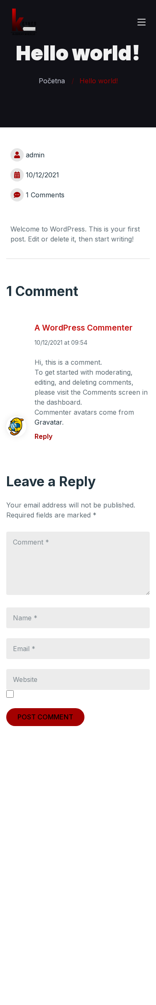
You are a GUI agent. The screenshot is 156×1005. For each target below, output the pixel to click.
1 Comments (45, 195)
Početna (52, 81)
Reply (43, 436)
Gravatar (48, 422)
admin (35, 155)
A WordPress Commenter (84, 328)
